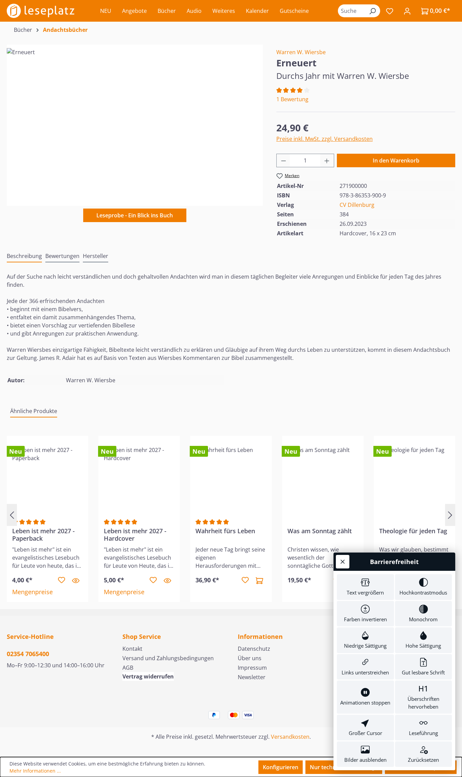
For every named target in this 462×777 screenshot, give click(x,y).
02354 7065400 (28, 654)
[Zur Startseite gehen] (40, 11)
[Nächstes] (450, 515)
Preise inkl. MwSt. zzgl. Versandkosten (324, 139)
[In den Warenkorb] (259, 580)
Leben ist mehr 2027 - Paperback (43, 534)
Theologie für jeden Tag (413, 531)
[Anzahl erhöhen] (327, 160)
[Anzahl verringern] (283, 160)
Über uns (249, 658)
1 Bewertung (292, 99)
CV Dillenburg (357, 205)
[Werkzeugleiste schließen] (342, 561)
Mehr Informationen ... (35, 771)
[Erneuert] (134, 121)
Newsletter (251, 677)
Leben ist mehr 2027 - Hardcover (135, 534)
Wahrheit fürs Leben (225, 531)
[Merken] (61, 580)
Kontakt (132, 648)
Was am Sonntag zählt (319, 531)
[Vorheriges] (12, 515)
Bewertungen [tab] (62, 256)
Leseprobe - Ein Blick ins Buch (134, 215)
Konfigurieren (280, 767)
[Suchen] (372, 10)
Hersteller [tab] (95, 256)
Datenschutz (254, 648)
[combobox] (351, 10)
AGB (127, 667)
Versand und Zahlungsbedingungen (168, 658)
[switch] (365, 587)
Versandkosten (290, 736)
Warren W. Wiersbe (301, 52)
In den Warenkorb (396, 160)
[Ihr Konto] (407, 11)
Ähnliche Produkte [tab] (33, 411)
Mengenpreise (32, 592)
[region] (135, 121)
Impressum (252, 667)
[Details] (76, 580)
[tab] (24, 256)
